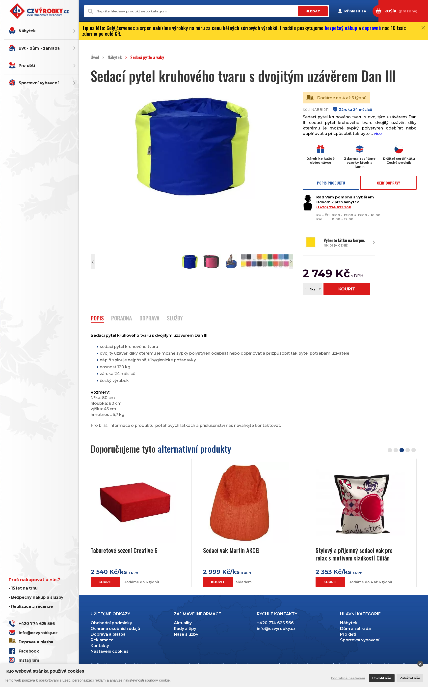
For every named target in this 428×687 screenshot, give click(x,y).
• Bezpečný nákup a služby (36, 597)
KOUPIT (346, 288)
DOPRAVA (149, 318)
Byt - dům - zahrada (39, 48)
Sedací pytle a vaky (147, 57)
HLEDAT (313, 11)
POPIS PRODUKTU (331, 183)
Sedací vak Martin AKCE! (231, 550)
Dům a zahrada (355, 628)
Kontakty (100, 645)
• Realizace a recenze (31, 606)
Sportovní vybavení (38, 83)
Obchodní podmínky (111, 623)
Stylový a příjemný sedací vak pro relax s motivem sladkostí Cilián (354, 554)
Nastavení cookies (110, 651)
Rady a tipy (185, 628)
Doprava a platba (36, 642)
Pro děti (27, 65)
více (378, 133)
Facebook (29, 651)
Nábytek (27, 31)
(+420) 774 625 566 (333, 207)
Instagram (29, 660)
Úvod (95, 57)
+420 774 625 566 (37, 623)
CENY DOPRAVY (388, 183)
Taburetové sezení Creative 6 (124, 550)
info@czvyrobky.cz (38, 632)
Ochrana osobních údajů (115, 628)
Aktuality (183, 623)
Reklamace (102, 640)
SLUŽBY (175, 318)
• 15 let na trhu (23, 588)
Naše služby (186, 634)
